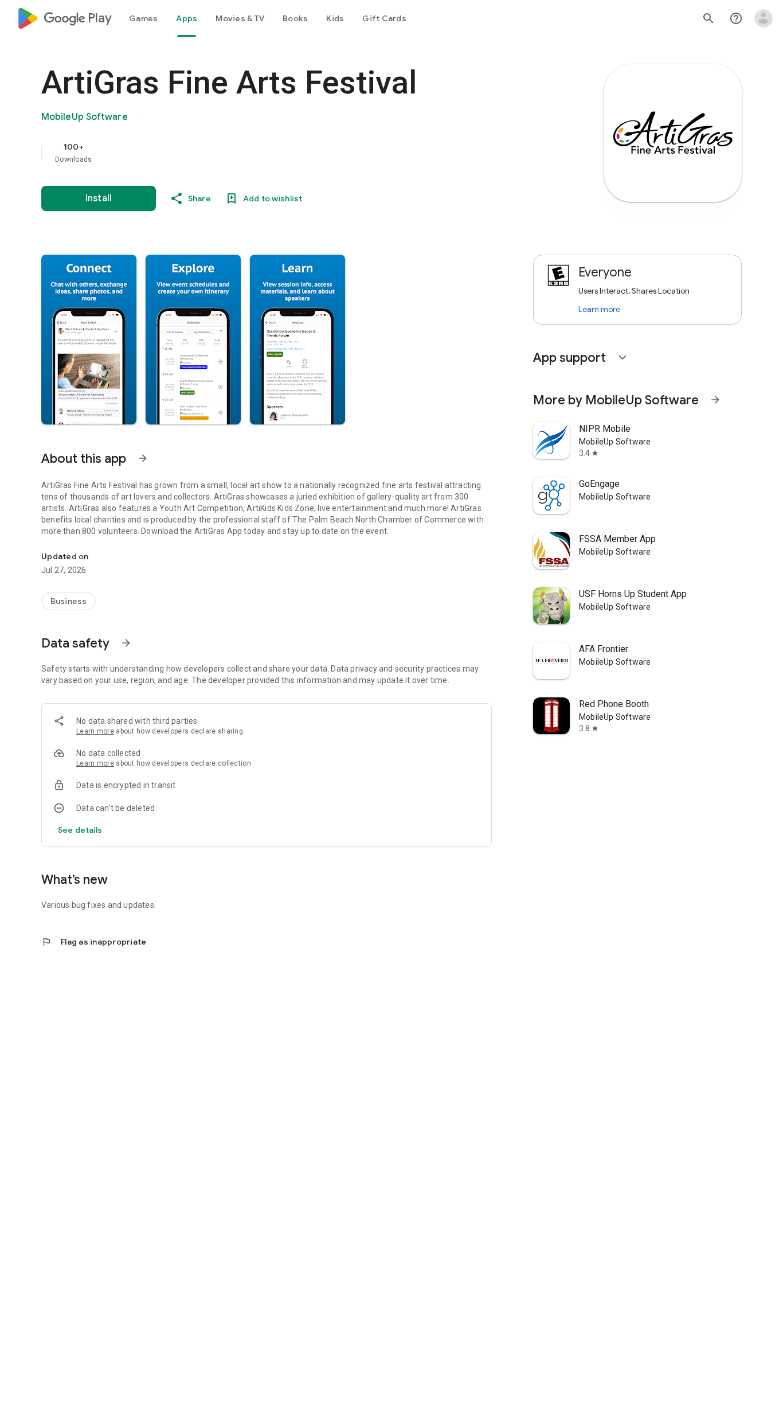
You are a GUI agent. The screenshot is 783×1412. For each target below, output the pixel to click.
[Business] (68, 601)
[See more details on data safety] (80, 830)
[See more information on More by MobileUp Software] (715, 400)
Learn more (95, 731)
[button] (88, 339)
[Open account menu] (763, 18)
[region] (270, 152)
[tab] (143, 18)
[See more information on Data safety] (126, 643)
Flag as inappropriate (93, 942)
